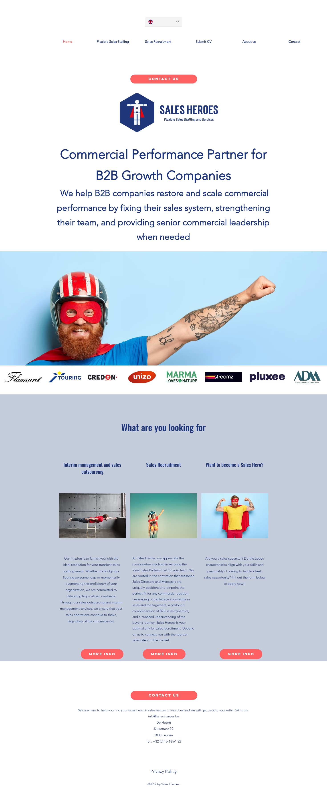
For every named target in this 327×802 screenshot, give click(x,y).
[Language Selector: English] (163, 22)
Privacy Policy (163, 771)
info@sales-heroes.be (163, 716)
